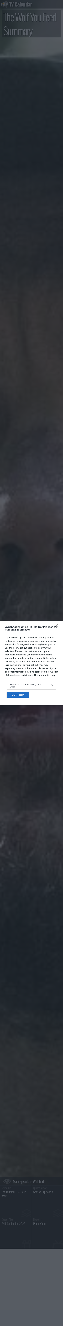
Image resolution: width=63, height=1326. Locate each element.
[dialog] (31, 663)
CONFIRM (17, 695)
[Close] (57, 627)
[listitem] (31, 685)
